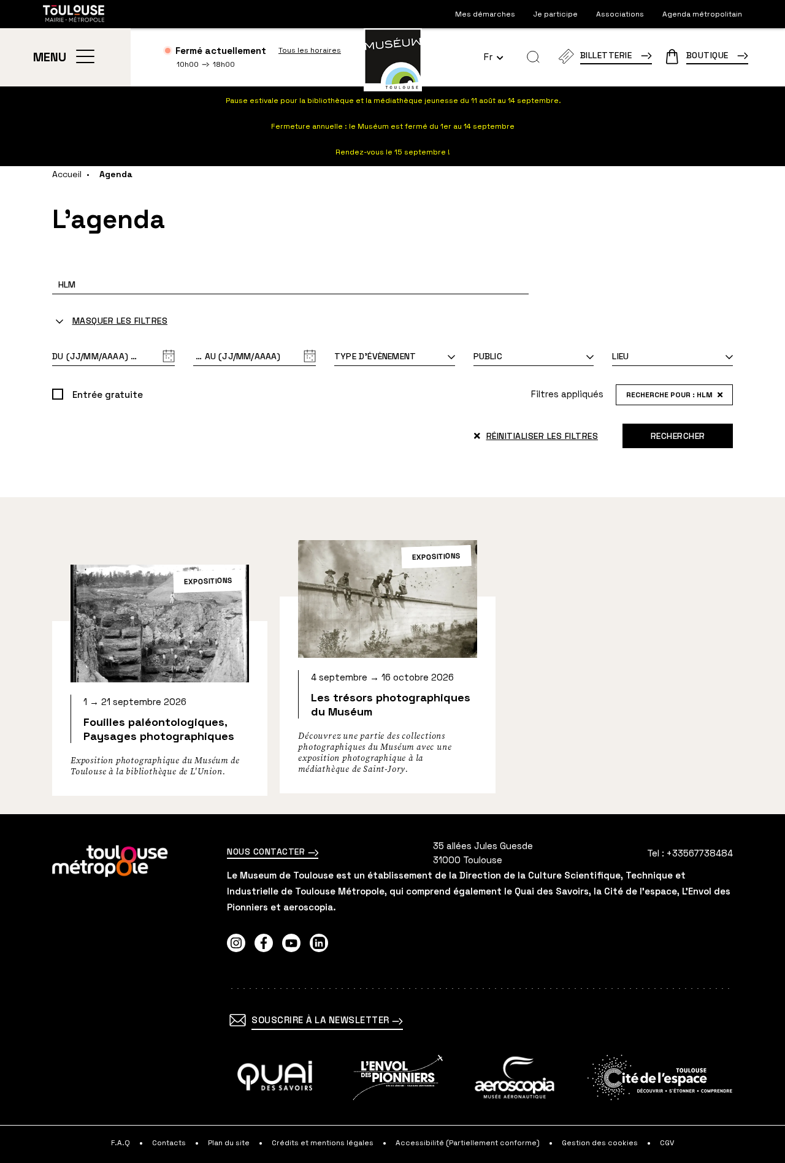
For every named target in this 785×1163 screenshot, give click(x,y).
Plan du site (229, 1142)
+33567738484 (700, 853)
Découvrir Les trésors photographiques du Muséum (387, 683)
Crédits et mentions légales (322, 1142)
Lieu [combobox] (620, 356)
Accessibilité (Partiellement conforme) (468, 1142)
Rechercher (678, 435)
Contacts (169, 1142)
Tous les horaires (309, 50)
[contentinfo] (392, 988)
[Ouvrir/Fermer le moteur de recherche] (533, 57)
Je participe (556, 14)
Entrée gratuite (107, 394)
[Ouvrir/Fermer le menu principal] (85, 57)
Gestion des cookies (600, 1142)
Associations (620, 14)
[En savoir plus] (275, 1077)
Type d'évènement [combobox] (375, 356)
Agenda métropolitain (702, 14)
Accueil (67, 174)
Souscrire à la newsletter (321, 1020)
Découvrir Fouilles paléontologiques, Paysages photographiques (159, 696)
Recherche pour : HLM (670, 395)
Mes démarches (485, 14)
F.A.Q (120, 1142)
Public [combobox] (487, 356)
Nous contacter (267, 851)
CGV (667, 1142)
